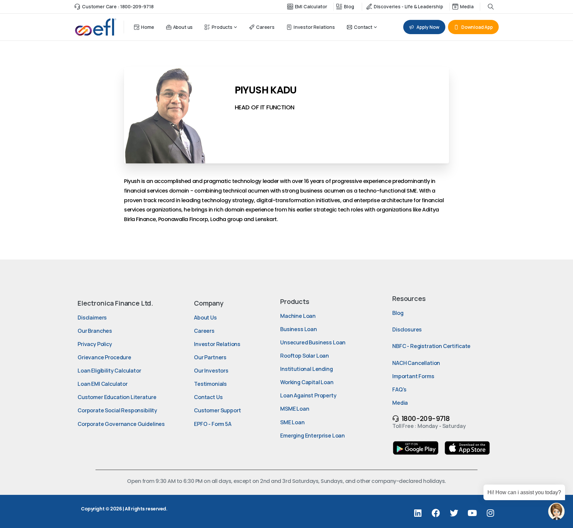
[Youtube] (472, 513)
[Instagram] (490, 513)
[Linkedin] (418, 513)
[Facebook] (435, 513)
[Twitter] (454, 513)
